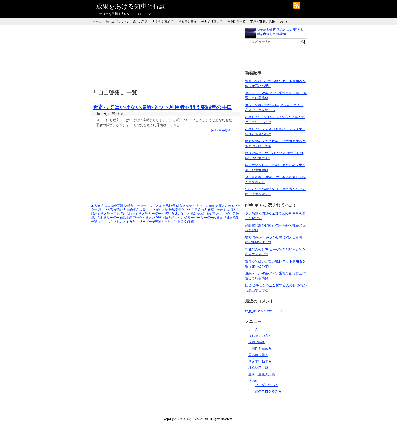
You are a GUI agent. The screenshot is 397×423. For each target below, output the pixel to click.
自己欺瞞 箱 (185, 221)
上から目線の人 (196, 209)
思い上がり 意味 (227, 213)
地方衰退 (97, 205)
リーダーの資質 (211, 217)
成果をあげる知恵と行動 (130, 6)
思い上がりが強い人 (112, 209)
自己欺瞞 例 (171, 205)
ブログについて (266, 385)
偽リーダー (192, 217)
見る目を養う (187, 21)
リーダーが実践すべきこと (158, 221)
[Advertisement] (166, 57)
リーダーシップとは (148, 205)
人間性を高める (163, 21)
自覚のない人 (180, 213)
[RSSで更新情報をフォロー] (296, 7)
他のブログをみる (268, 391)
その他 (283, 21)
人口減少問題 (113, 205)
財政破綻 (186, 205)
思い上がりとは (157, 209)
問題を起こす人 (173, 217)
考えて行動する (212, 21)
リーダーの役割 (159, 213)
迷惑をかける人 (219, 209)
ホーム (97, 21)
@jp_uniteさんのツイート (264, 311)
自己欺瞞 (126, 217)
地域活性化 (176, 209)
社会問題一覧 (236, 21)
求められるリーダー (105, 217)
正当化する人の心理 (147, 217)
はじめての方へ (117, 21)
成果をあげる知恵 (203, 213)
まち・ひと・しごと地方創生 (118, 221)
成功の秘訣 (140, 21)
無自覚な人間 (136, 209)
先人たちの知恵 (204, 205)
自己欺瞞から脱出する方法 (129, 213)
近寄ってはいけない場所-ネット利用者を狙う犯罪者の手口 (162, 107)
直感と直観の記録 (262, 21)
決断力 (128, 205)
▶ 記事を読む (221, 130)
